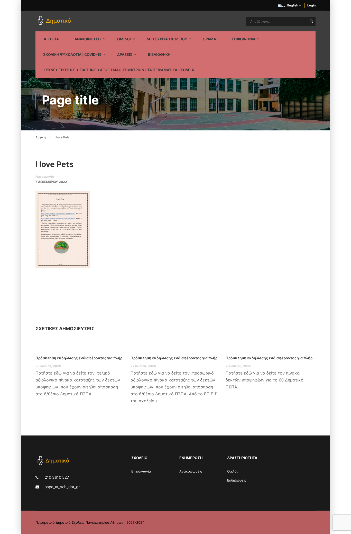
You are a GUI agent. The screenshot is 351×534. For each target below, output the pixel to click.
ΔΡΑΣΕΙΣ (124, 54)
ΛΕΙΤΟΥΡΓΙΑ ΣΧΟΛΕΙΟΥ (166, 39)
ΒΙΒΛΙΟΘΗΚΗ (159, 54)
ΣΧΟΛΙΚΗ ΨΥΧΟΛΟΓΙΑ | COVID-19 (72, 54)
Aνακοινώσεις (190, 471)
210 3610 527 (56, 477)
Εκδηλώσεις (236, 480)
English (292, 5)
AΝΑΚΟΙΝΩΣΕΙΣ (88, 39)
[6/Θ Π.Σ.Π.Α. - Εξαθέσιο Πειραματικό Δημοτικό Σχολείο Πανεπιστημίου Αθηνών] (55, 21)
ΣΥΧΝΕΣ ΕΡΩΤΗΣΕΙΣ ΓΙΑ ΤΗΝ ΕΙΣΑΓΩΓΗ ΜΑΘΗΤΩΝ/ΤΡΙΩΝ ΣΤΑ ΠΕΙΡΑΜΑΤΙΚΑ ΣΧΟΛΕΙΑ (118, 70)
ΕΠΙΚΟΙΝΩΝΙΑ (243, 39)
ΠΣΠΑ (53, 39)
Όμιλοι (232, 471)
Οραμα (209, 39)
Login (311, 5)
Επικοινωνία (141, 471)
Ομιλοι (124, 39)
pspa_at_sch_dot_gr (62, 486)
